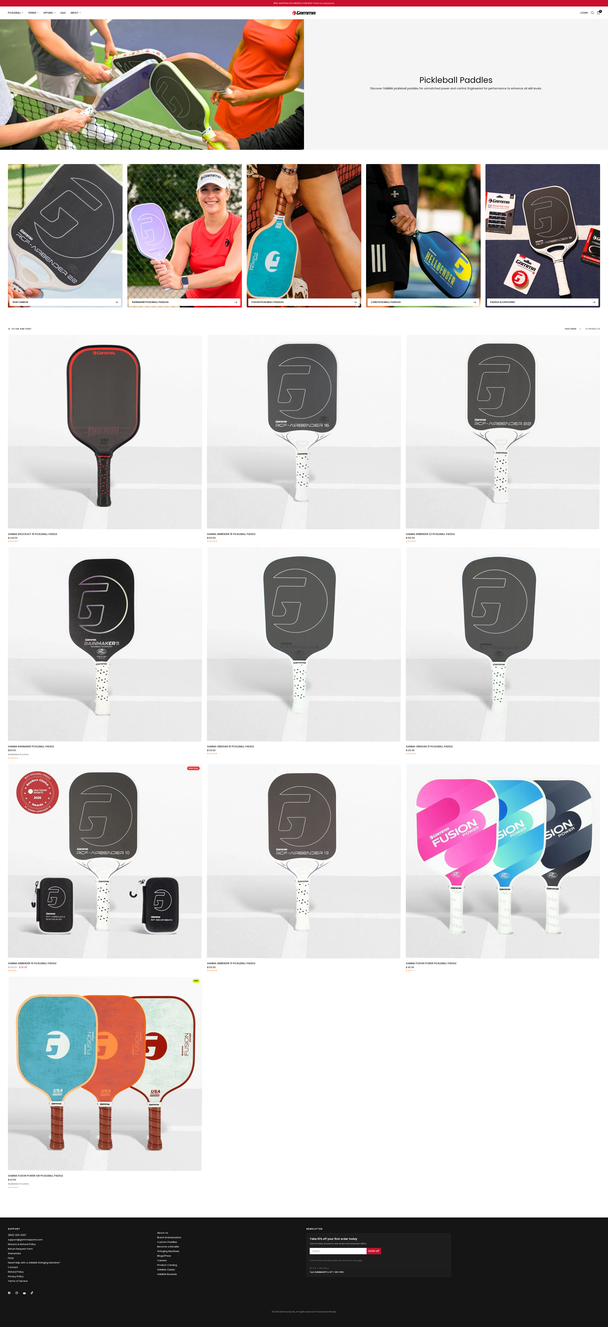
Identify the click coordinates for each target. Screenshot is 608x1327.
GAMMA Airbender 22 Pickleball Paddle (430, 534)
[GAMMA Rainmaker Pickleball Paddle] (105, 644)
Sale (63, 12)
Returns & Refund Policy (22, 1244)
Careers (162, 1260)
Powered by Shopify (326, 1311)
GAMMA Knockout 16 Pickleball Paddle (32, 534)
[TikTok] (34, 1292)
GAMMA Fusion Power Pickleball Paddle (431, 963)
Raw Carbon (20, 302)
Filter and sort (22, 328)
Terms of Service (18, 1281)
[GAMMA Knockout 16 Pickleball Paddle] (105, 432)
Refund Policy (16, 1271)
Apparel (48, 12)
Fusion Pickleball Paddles (267, 302)
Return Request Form (20, 1248)
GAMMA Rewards (167, 1274)
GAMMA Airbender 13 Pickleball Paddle (231, 963)
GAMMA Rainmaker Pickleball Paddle (31, 746)
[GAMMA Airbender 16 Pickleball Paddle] (304, 432)
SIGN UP (373, 1251)
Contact (13, 1267)
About (74, 12)
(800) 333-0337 (17, 1235)
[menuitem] (17, 12)
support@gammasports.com (25, 1239)
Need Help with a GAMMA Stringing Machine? (34, 1262)
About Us (162, 1232)
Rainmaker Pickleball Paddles (150, 302)
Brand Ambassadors (169, 1237)
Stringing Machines (168, 1251)
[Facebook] (11, 1292)
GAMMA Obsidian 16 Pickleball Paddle (230, 746)
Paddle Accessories (502, 302)
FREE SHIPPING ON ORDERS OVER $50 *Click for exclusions (304, 3)
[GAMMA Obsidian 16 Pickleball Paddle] (304, 644)
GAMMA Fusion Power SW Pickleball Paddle (35, 1175)
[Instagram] (19, 1292)
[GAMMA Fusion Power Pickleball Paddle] (503, 861)
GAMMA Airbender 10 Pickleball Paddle (32, 963)
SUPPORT (14, 1229)
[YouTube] (26, 1293)
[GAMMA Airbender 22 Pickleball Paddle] (503, 432)
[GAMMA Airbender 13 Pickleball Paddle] (304, 861)
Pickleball (14, 12)
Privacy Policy (15, 1276)
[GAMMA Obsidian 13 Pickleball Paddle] (503, 644)
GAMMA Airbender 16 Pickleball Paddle (231, 534)
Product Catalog (167, 1265)
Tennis (32, 12)
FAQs (11, 1258)
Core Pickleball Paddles (386, 302)
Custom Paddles (167, 1242)
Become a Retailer (168, 1246)
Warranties (14, 1253)
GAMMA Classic (166, 1269)
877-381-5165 (337, 1272)
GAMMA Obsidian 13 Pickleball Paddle (429, 746)
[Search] (592, 12)
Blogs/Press (164, 1255)
